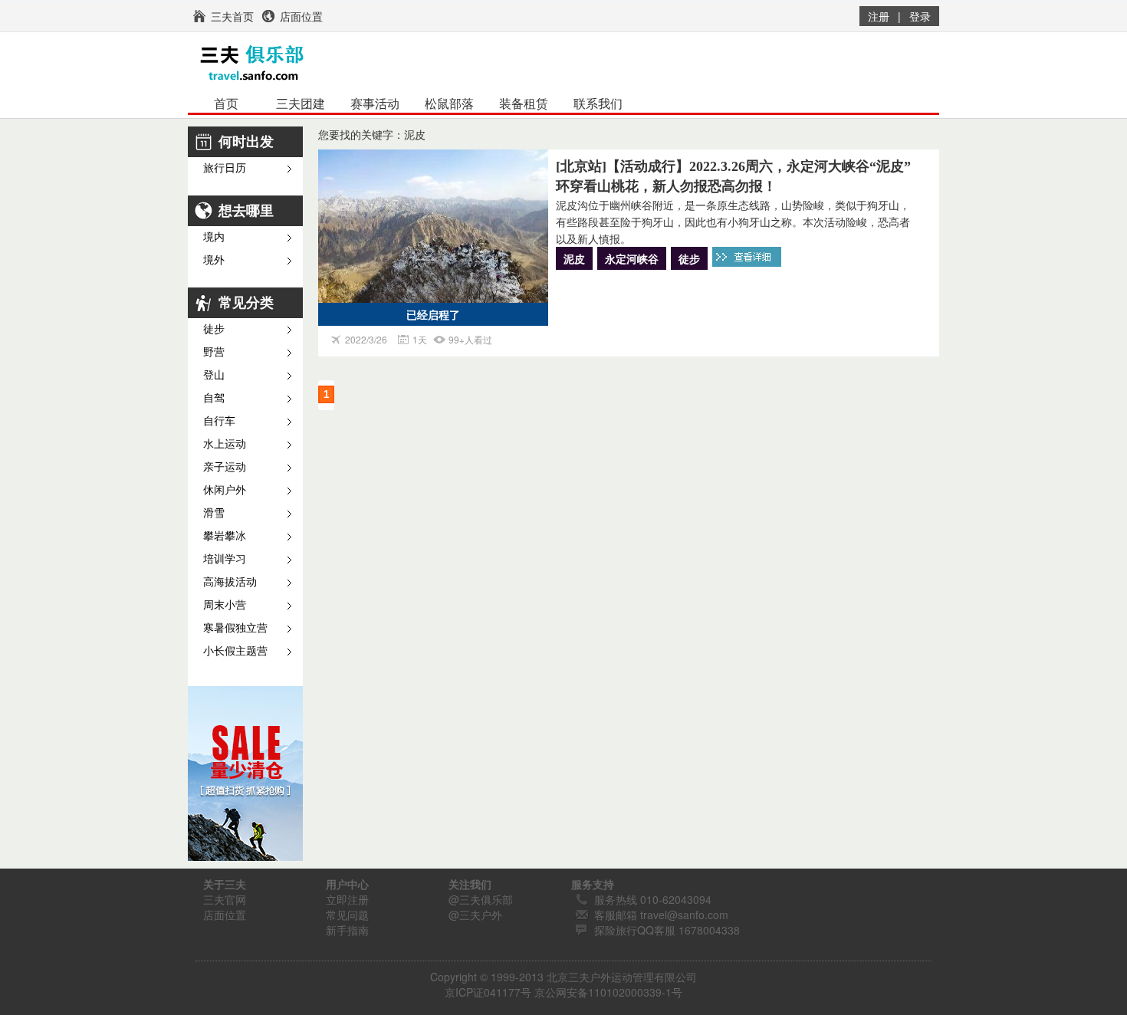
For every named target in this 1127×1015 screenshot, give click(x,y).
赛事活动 (374, 103)
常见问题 (347, 914)
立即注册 (347, 899)
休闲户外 (224, 490)
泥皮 (574, 258)
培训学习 (224, 559)
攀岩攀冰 (224, 536)
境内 (214, 237)
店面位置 (224, 914)
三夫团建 (300, 103)
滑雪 (214, 513)
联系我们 (598, 103)
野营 (214, 352)
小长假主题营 (235, 651)
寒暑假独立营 (235, 628)
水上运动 (224, 444)
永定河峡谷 (632, 258)
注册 (878, 16)
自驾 (214, 398)
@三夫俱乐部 (481, 899)
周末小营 (224, 605)
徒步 (214, 329)
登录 (920, 16)
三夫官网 (224, 899)
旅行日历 (224, 168)
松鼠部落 (449, 103)
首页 (226, 103)
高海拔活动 (230, 582)
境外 (214, 260)
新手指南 (347, 930)
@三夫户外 (475, 914)
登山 (214, 375)
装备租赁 (523, 103)
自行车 (219, 421)
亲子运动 (224, 467)
